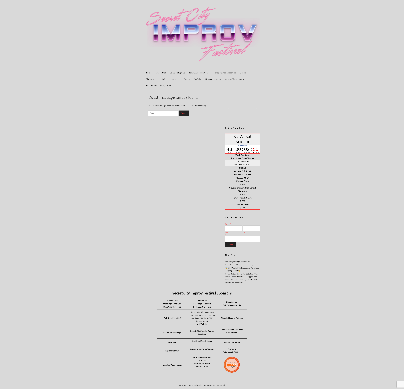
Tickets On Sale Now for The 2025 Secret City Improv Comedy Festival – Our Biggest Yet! (241, 275)
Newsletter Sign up (213, 79)
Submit (230, 244)
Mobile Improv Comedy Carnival (159, 85)
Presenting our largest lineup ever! (237, 261)
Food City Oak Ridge (172, 333)
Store (174, 79)
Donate (243, 73)
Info (163, 79)
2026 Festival (161, 73)
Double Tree (172, 300)
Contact (187, 79)
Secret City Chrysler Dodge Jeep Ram (202, 332)
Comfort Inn (202, 300)
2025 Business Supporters (225, 73)
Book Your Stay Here (172, 307)
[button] (228, 107)
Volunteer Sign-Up (177, 73)
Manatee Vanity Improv (234, 79)
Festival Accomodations (198, 73)
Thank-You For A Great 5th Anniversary (239, 264)
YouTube (197, 79)
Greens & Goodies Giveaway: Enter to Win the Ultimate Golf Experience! (242, 281)
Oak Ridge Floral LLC (172, 318)
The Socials (150, 79)
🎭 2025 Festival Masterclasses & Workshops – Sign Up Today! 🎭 (242, 269)
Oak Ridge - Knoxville (172, 304)
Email (227, 234)
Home (148, 73)
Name (228, 224)
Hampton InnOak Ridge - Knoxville (232, 303)
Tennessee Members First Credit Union (232, 331)
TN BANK (172, 342)
